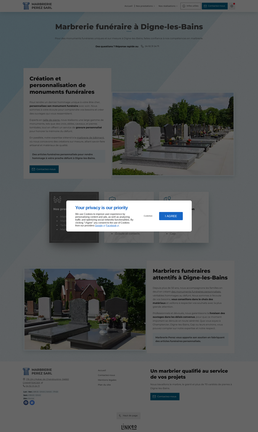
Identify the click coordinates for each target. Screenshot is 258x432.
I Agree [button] (171, 216)
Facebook (111, 225)
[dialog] (129, 216)
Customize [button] (148, 216)
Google (99, 225)
